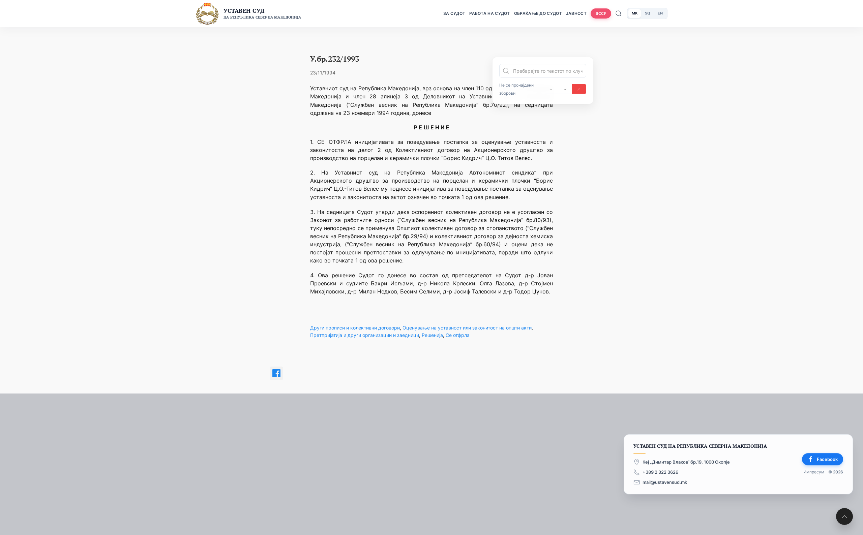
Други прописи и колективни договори (355, 328)
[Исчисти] (579, 89)
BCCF (601, 13)
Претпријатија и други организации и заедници (364, 335)
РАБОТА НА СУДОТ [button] (489, 13)
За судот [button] (454, 13)
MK (634, 13)
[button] (844, 516)
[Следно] (565, 89)
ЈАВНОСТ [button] (576, 13)
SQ (647, 13)
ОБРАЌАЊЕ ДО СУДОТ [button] (538, 13)
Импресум (813, 471)
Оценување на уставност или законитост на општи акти (467, 328)
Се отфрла (458, 335)
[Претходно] (551, 89)
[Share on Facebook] (276, 373)
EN (660, 13)
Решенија (432, 335)
